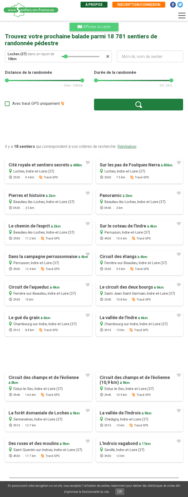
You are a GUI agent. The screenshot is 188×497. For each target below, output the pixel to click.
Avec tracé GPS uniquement (36, 103)
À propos (94, 5)
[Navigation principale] (182, 15)
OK (119, 491)
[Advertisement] (94, 127)
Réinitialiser (127, 146)
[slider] (66, 56)
